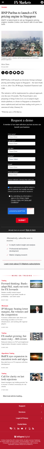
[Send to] (18, 72)
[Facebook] (6, 72)
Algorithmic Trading (8, 353)
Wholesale (5, 306)
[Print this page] (22, 72)
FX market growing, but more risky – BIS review (14, 337)
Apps (29, 428)
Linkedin (18, 428)
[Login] (42, 2)
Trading (4, 7)
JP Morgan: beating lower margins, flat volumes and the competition (14, 311)
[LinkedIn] (10, 72)
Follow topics (11, 428)
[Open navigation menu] (2, 2)
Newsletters (22, 428)
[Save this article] (14, 72)
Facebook (25, 428)
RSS (33, 428)
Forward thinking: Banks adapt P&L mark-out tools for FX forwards (15, 286)
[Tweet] (3, 72)
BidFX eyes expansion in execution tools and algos (14, 357)
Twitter (14, 428)
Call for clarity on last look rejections (12, 378)
